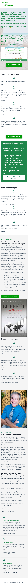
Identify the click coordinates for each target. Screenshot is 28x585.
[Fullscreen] (25, 60)
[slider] (13, 60)
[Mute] (20, 60)
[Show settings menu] (23, 60)
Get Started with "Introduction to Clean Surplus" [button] (14, 177)
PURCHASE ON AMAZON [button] (10, 296)
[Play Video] (2, 60)
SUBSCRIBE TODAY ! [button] (14, 65)
